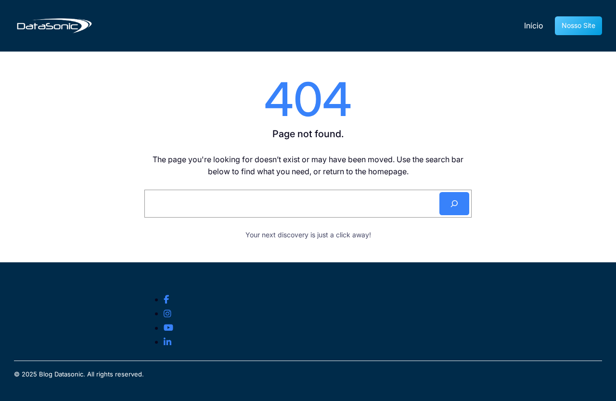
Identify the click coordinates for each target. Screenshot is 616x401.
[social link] (166, 300)
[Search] (454, 203)
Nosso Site (578, 25)
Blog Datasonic (61, 374)
